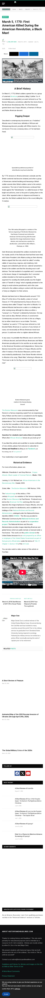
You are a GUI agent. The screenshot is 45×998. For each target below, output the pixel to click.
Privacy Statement (8, 976)
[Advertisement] (22, 878)
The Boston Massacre (10, 410)
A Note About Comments (11, 971)
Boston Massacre (13, 499)
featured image (10, 494)
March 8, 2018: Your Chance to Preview (31, 604)
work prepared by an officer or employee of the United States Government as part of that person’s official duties (21, 538)
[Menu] (3, 3)
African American (16, 438)
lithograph (11, 496)
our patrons (17, 451)
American (14, 96)
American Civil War (16, 502)
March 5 (5, 17)
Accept (6, 994)
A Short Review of (12, 681)
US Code (26, 544)
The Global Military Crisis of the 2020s (17, 750)
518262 (16, 516)
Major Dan (12, 42)
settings (17, 989)
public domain (29, 533)
